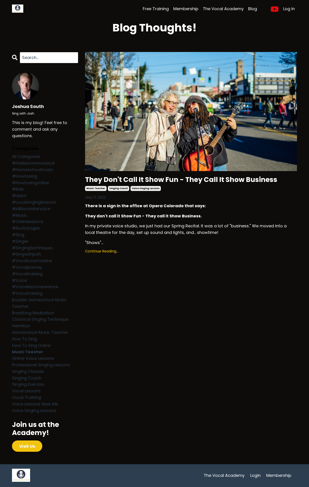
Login (255, 475)
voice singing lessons (145, 188)
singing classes (28, 371)
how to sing (24, 339)
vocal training (26, 397)
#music (19, 215)
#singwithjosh (26, 254)
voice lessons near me (35, 404)
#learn (19, 195)
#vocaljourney (27, 267)
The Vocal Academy (223, 9)
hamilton (21, 326)
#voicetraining (27, 293)
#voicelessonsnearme (35, 286)
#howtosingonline (30, 183)
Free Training (156, 9)
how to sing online (31, 345)
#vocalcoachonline (32, 260)
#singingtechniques (32, 248)
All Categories (26, 156)
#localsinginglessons (34, 202)
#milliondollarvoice (31, 209)
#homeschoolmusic (32, 169)
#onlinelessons (27, 221)
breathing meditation (33, 313)
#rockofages (26, 228)
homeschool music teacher (40, 332)
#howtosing (24, 176)
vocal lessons (26, 391)
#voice (19, 280)
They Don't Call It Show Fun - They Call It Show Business (181, 180)
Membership (185, 9)
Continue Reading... (101, 251)
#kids (18, 189)
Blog (252, 9)
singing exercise (28, 384)
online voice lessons (33, 358)
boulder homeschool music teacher (39, 303)
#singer (20, 241)
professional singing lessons (41, 365)
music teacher (95, 188)
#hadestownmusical (33, 163)
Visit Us (27, 446)
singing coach (118, 188)
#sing (18, 235)
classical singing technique (40, 319)
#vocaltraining (27, 274)
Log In (289, 9)
